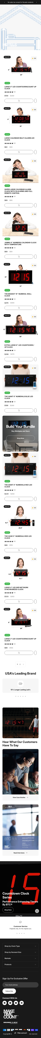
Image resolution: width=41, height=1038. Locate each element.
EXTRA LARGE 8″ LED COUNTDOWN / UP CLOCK (19, 346)
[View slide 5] (25, 696)
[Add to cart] (18, 101)
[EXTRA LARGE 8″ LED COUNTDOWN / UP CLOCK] (20, 326)
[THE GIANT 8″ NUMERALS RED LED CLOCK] (20, 466)
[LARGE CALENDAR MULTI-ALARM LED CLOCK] (20, 119)
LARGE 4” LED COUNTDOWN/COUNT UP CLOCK (20, 88)
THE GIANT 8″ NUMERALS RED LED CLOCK (18, 486)
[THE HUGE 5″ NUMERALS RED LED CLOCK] (20, 517)
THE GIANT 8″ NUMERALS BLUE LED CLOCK (18, 397)
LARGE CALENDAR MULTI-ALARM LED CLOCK (19, 139)
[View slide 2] (18, 696)
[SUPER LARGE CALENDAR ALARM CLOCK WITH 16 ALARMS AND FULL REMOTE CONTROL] (20, 171)
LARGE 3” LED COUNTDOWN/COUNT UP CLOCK (20, 640)
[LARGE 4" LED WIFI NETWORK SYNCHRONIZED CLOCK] (20, 569)
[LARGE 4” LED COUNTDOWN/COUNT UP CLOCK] (20, 68)
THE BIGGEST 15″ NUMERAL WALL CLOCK (18, 295)
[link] (20, 827)
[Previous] (4, 2)
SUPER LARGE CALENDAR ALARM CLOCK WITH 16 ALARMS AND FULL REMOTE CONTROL (18, 191)
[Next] (36, 2)
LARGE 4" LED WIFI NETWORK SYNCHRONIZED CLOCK (16, 588)
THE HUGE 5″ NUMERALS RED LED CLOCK (18, 537)
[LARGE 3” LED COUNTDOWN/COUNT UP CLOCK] (20, 620)
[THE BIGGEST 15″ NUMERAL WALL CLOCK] (20, 275)
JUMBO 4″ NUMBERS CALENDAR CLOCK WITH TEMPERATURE (20, 243)
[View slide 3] (20, 696)
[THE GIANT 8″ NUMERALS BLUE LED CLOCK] (20, 378)
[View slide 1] (16, 696)
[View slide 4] (23, 696)
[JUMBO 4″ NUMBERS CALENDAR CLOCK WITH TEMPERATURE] (20, 224)
